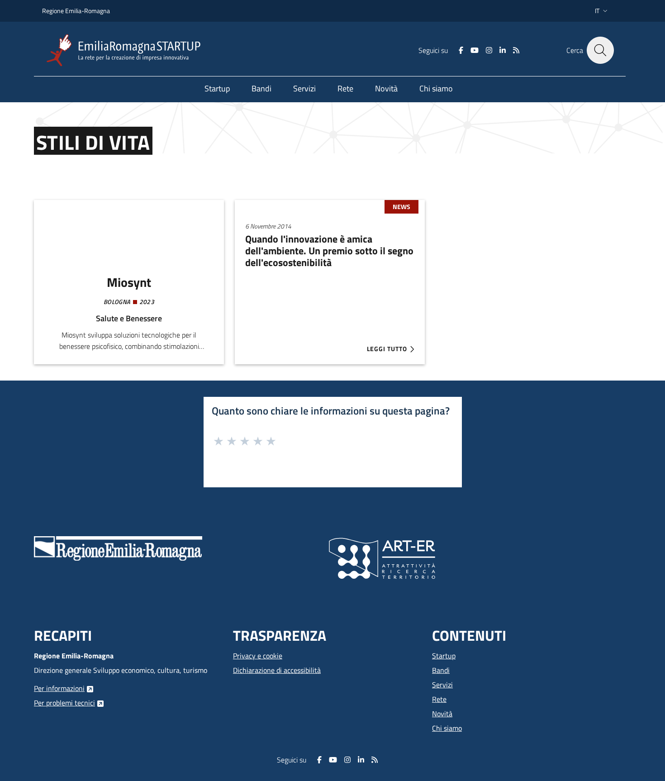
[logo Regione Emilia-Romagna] (118, 547)
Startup (444, 655)
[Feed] (516, 50)
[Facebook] (461, 50)
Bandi (441, 670)
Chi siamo (447, 728)
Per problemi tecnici (64, 702)
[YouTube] (474, 50)
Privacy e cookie (257, 655)
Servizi (442, 684)
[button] (602, 10)
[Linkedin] (502, 50)
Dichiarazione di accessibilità (277, 670)
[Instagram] (489, 50)
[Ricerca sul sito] (600, 50)
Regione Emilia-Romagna (76, 10)
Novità (442, 713)
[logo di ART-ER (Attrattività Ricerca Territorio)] (382, 557)
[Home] (127, 50)
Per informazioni (59, 688)
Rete (439, 699)
